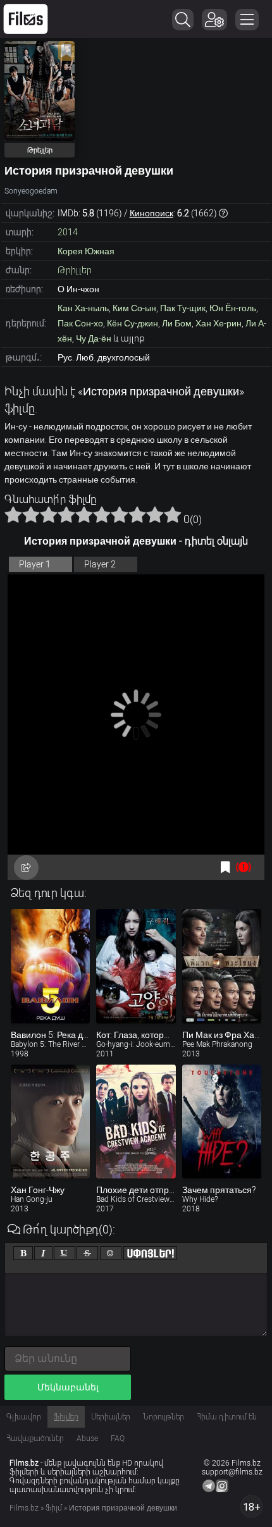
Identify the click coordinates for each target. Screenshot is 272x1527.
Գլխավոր (23, 1417)
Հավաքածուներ (35, 1438)
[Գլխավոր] (25, 19)
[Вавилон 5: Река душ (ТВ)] (50, 966)
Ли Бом (177, 323)
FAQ (118, 1438)
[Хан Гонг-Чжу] (50, 1121)
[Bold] (23, 1253)
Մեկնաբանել (68, 1387)
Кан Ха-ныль (83, 308)
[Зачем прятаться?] (221, 1121)
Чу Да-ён (93, 338)
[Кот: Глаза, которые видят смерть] (135, 966)
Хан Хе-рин (218, 323)
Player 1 (35, 564)
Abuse (87, 1438)
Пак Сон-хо (80, 323)
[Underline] (64, 1253)
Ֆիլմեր (66, 1417)
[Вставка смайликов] (110, 1253)
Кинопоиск (151, 213)
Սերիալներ (110, 1417)
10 (173, 514)
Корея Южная (86, 251)
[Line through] (87, 1253)
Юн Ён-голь (232, 308)
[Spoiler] (150, 1253)
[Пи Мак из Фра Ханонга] (221, 966)
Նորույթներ (163, 1417)
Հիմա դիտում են (227, 1417)
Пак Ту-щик (183, 308)
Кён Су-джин (132, 323)
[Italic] (43, 1253)
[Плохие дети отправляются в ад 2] (135, 1121)
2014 (68, 232)
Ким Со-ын (134, 308)
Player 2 (100, 564)
